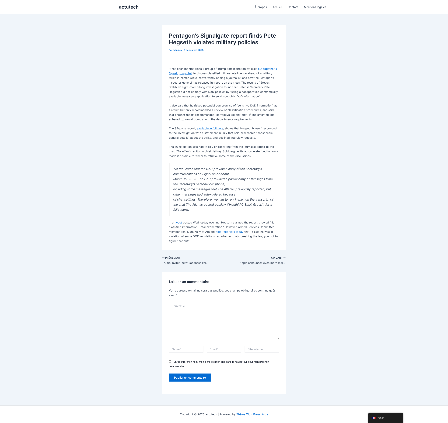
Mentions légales (315, 7)
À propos (261, 7)
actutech (129, 7)
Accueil (277, 7)
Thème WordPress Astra (252, 414)
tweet (178, 222)
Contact (293, 7)
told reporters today (229, 231)
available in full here (210, 128)
